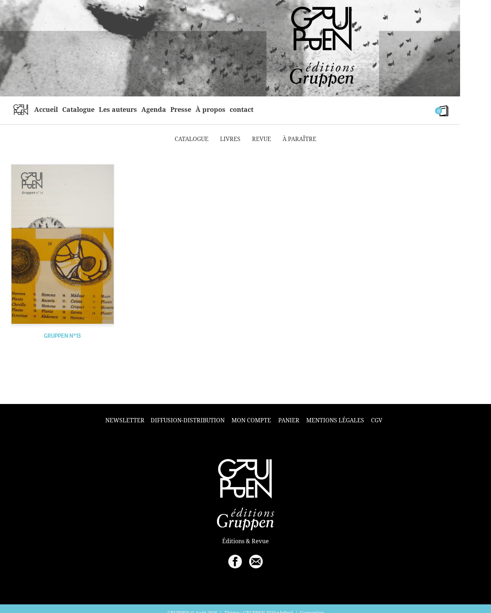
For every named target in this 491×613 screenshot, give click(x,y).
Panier (288, 420)
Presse (180, 109)
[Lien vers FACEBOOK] (235, 561)
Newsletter (124, 420)
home (21, 109)
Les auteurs (118, 109)
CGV (376, 420)
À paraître (299, 139)
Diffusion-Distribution (188, 420)
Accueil (46, 109)
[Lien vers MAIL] (256, 561)
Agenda (153, 109)
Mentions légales (335, 420)
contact (241, 109)
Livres (230, 139)
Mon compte (251, 420)
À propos (210, 109)
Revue (261, 139)
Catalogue (78, 109)
